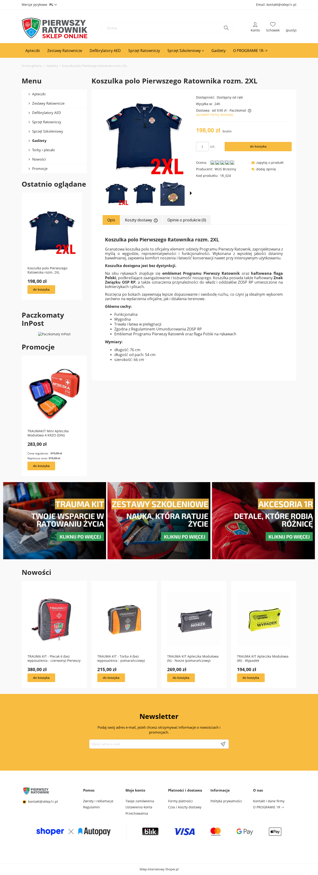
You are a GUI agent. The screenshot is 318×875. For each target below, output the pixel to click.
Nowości (39, 159)
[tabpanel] (194, 299)
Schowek (273, 28)
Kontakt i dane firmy (268, 801)
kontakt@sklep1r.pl (43, 801)
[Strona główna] (55, 27)
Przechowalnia (136, 813)
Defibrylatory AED (46, 112)
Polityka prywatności (226, 801)
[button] (191, 193)
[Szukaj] (226, 28)
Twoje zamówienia (139, 801)
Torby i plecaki (43, 150)
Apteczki (39, 94)
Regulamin (91, 807)
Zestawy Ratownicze (48, 103)
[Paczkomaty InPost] (54, 334)
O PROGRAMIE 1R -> (268, 807)
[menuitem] (33, 50)
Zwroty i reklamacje (98, 801)
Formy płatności (180, 801)
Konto (255, 28)
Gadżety (39, 140)
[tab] (111, 220)
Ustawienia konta (138, 807)
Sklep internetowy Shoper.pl (159, 869)
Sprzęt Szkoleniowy (47, 131)
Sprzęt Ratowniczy (46, 122)
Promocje (39, 168)
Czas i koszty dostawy (184, 807)
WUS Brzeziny (225, 169)
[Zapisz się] (223, 744)
